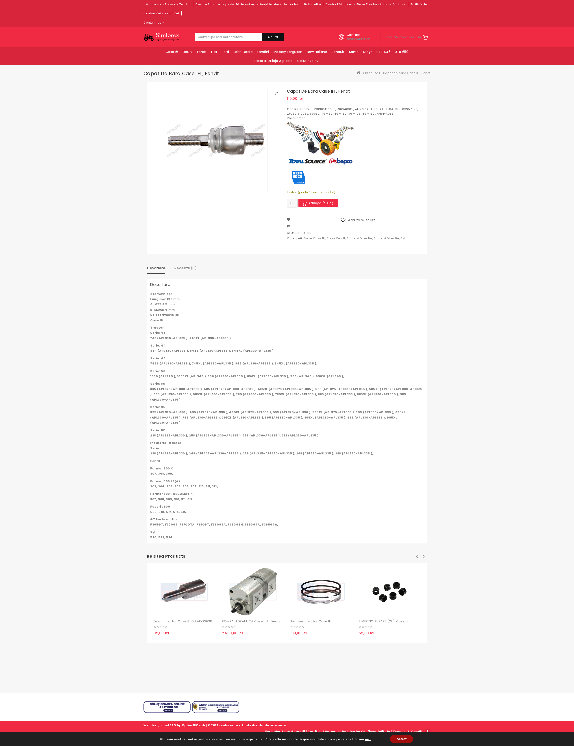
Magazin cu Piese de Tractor (168, 4)
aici (368, 739)
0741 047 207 (358, 39)
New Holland (317, 52)
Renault (338, 52)
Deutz (188, 52)
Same (354, 52)
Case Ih (172, 52)
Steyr (367, 52)
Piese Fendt (336, 238)
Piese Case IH (314, 238)
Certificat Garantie (323, 731)
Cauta (273, 37)
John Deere (243, 52)
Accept (402, 739)
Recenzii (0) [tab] (185, 268)
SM (403, 238)
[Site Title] (163, 37)
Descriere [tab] (156, 268)
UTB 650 (401, 52)
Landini (263, 52)
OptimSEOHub (193, 725)
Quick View (177, 611)
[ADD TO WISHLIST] (168, 611)
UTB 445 (383, 52)
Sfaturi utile (312, 4)
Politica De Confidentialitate (366, 731)
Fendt (202, 52)
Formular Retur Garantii (285, 731)
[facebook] (427, 731)
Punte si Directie (359, 238)
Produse (371, 73)
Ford (225, 52)
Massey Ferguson (288, 52)
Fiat (214, 52)
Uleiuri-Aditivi (308, 61)
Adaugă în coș (321, 203)
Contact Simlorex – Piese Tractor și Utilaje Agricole (366, 4)
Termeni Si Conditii (409, 731)
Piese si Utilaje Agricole (273, 61)
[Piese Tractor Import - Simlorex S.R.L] (359, 73)
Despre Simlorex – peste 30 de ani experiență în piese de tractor (247, 4)
